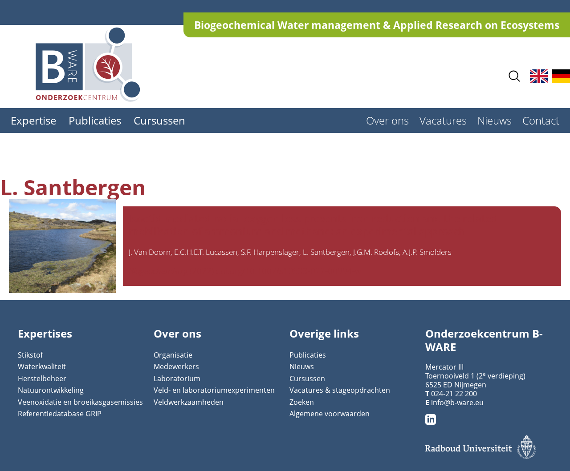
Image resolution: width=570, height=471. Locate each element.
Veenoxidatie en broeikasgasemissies (80, 402)
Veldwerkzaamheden (189, 402)
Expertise (33, 120)
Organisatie (173, 355)
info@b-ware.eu (457, 402)
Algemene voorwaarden (329, 414)
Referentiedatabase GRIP (60, 414)
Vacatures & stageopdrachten (339, 390)
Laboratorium (177, 378)
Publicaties (95, 120)
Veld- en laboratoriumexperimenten (214, 390)
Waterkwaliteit (42, 366)
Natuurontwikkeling (51, 390)
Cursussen (159, 120)
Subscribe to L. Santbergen (12, 296)
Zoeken (301, 402)
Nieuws (494, 120)
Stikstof (30, 355)
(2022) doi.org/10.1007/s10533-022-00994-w (245, 271)
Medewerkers (176, 366)
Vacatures (443, 120)
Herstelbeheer (42, 378)
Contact (540, 120)
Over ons (387, 120)
